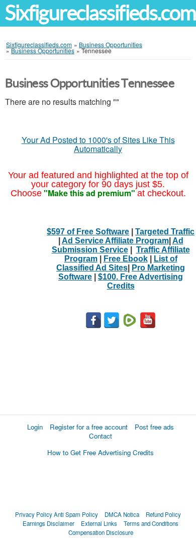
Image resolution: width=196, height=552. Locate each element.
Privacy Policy (33, 514)
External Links (99, 523)
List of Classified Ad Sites (116, 263)
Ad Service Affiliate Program (115, 240)
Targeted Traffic (164, 231)
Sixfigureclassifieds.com (100, 13)
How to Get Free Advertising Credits (100, 452)
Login (35, 427)
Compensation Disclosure (100, 532)
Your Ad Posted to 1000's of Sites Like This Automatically (98, 144)
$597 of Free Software (88, 231)
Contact (100, 436)
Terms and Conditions (151, 523)
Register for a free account (89, 427)
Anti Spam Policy (76, 514)
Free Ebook (126, 258)
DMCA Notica (122, 514)
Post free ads (154, 427)
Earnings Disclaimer (48, 523)
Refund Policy (163, 514)
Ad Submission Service (117, 245)
